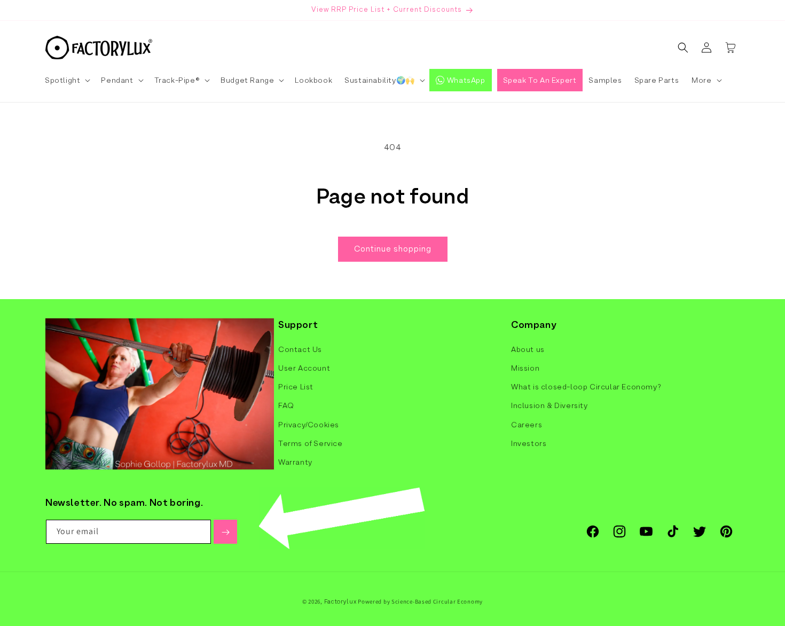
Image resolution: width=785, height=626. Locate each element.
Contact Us (300, 349)
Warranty (295, 461)
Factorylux (340, 601)
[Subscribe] (225, 532)
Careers (526, 424)
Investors (528, 443)
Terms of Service (310, 443)
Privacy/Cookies (308, 424)
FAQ (286, 405)
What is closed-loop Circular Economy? (586, 386)
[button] (67, 80)
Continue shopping (392, 248)
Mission (525, 368)
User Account (304, 368)
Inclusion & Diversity (549, 405)
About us (528, 349)
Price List (295, 386)
